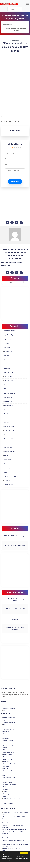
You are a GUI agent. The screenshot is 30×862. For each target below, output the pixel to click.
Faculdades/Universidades (10, 414)
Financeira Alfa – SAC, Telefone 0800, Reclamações (12, 832)
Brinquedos (7, 368)
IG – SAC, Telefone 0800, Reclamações (15, 545)
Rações (6, 455)
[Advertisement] (15, 69)
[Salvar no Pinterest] (21, 222)
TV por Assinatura (8, 484)
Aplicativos (7, 347)
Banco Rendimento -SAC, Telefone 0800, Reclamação (13, 841)
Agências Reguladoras (9, 339)
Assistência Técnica (9, 351)
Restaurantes (7, 459)
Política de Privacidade (9, 708)
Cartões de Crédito (8, 372)
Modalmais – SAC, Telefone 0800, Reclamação (11, 837)
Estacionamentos (8, 405)
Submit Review (15, 181)
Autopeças (7, 355)
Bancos (6, 359)
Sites (5, 472)
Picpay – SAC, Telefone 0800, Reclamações (15, 638)
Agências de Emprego (9, 330)
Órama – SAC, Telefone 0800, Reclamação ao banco (15, 599)
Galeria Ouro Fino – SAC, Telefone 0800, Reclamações (15, 609)
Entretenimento (8, 401)
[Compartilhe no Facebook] (7, 222)
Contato (5, 710)
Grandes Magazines (9, 430)
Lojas (5, 434)
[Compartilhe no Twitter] (12, 222)
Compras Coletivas (9, 380)
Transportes (7, 480)
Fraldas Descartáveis (9, 426)
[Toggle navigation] (27, 4)
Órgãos (6, 443)
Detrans (6, 384)
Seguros (6, 463)
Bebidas (6, 364)
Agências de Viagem (9, 335)
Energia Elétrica (8, 397)
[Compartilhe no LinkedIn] (16, 222)
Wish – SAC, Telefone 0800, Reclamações (15, 536)
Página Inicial (6, 706)
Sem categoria (7, 468)
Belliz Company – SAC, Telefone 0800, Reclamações (15, 628)
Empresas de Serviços (9, 393)
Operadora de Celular (9, 438)
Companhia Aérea (8, 376)
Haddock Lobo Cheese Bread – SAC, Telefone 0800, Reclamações (15, 845)
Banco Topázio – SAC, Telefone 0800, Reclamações (15, 618)
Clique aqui (22, 858)
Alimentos (6, 343)
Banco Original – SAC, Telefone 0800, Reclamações (12, 849)
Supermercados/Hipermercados (12, 476)
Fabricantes (7, 409)
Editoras (6, 389)
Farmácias (6, 418)
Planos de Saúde (8, 447)
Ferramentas (7, 422)
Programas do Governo (10, 451)
